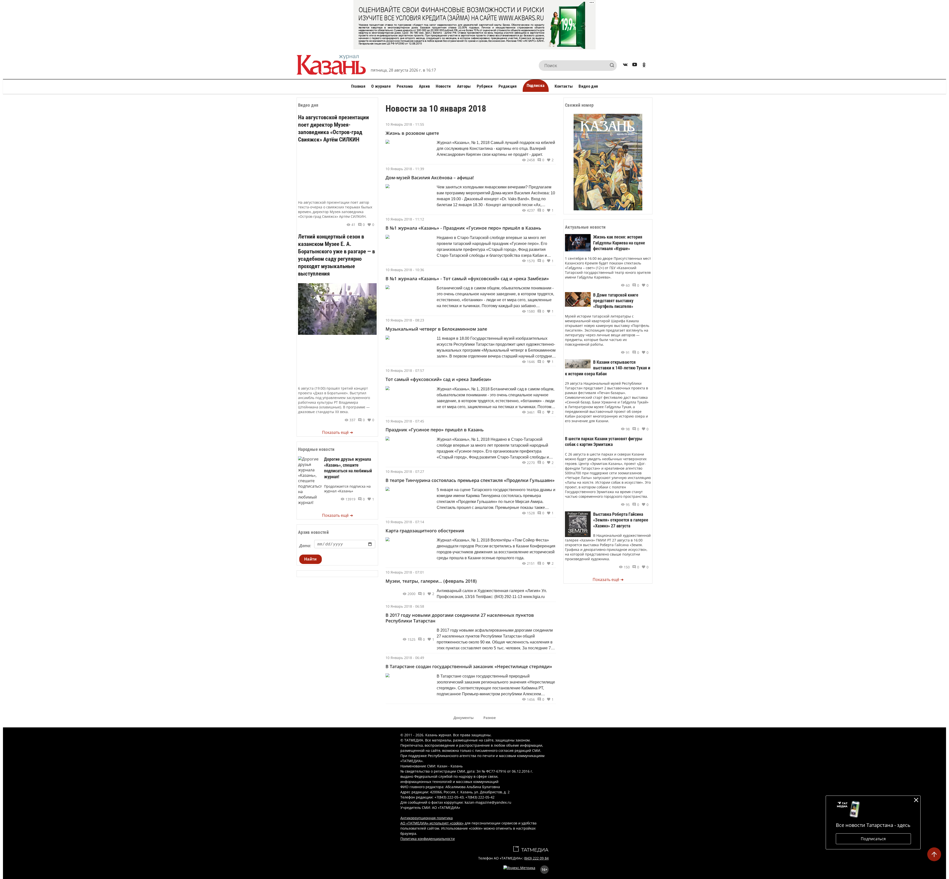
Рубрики (485, 86)
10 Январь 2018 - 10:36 (405, 269)
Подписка (536, 85)
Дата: (305, 545)
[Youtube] (634, 65)
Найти (310, 559)
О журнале (381, 86)
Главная (358, 86)
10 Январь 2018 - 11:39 (405, 168)
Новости (443, 86)
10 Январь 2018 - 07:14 (405, 521)
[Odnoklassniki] (644, 65)
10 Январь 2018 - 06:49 (405, 657)
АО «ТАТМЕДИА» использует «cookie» (432, 823)
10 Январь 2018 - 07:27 (405, 471)
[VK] (625, 65)
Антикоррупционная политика (426, 818)
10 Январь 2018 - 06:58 (405, 606)
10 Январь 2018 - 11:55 (405, 124)
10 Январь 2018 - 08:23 (405, 320)
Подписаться (873, 838)
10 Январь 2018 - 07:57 (405, 370)
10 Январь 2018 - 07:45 (405, 421)
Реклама (405, 86)
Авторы (464, 86)
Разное (489, 717)
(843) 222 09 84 (536, 858)
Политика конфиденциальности (427, 838)
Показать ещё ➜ (337, 432)
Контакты (564, 86)
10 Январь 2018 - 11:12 (405, 219)
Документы (463, 717)
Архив (424, 86)
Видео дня (588, 86)
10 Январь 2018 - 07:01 (405, 572)
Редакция (507, 86)
